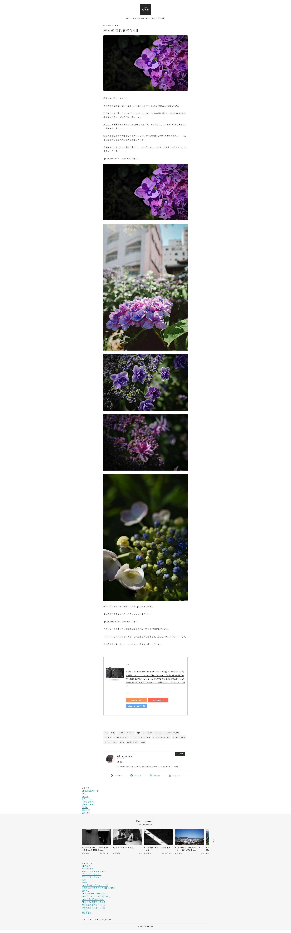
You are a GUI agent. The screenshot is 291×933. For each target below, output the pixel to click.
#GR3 (113, 733)
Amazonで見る (136, 700)
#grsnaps (140, 733)
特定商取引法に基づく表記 (93, 907)
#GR (106, 733)
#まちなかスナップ (121, 737)
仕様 (84, 879)
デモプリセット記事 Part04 (94, 871)
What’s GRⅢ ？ (89, 868)
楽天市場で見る (158, 700)
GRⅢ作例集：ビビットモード (95, 885)
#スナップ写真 (145, 737)
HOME (84, 919)
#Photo (159, 733)
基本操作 (86, 810)
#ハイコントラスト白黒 (161, 737)
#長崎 (143, 742)
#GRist (121, 733)
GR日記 (85, 796)
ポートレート (88, 804)
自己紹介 (86, 910)
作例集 (85, 807)
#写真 (122, 742)
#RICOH (108, 737)
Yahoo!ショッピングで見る (137, 706)
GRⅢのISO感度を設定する (93, 902)
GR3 (118, 25)
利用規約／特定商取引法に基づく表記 (98, 888)
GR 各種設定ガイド (90, 790)
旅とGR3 (86, 812)
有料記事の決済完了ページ (93, 904)
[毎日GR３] (145, 9)
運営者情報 (87, 913)
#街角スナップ (132, 742)
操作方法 (86, 890)
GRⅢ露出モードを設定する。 (95, 893)
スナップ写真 (88, 801)
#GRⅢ (150, 733)
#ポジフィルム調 (111, 742)
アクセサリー (87, 799)
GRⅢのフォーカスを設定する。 (96, 896)
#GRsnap (130, 733)
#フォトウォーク (179, 737)
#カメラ (133, 737)
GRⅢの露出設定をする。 (93, 899)
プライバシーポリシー (91, 874)
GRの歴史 (86, 866)
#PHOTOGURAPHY (172, 733)
